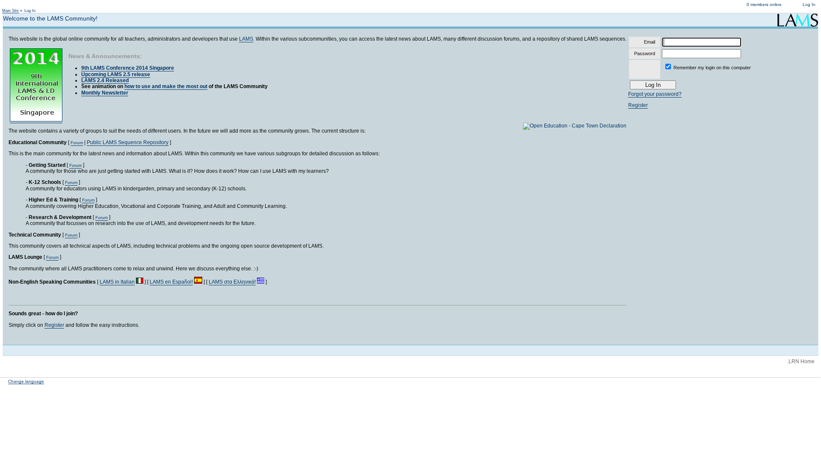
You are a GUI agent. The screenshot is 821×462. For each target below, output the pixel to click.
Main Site (10, 11)
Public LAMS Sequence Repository (127, 142)
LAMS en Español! (171, 282)
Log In (809, 4)
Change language (26, 381)
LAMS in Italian (117, 282)
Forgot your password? (655, 94)
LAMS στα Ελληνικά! (232, 282)
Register (54, 325)
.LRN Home (801, 361)
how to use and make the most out (165, 86)
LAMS (246, 39)
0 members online (764, 4)
